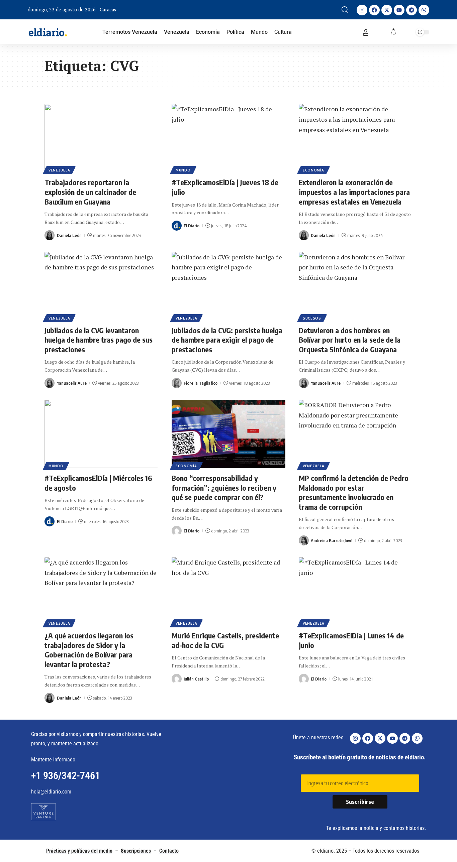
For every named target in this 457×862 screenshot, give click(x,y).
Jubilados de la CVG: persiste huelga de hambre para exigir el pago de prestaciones (227, 340)
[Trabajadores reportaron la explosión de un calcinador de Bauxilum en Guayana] (101, 138)
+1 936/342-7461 (65, 775)
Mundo (183, 170)
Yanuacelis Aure (72, 383)
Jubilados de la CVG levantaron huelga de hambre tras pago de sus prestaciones (98, 340)
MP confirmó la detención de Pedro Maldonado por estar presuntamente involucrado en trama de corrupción (353, 492)
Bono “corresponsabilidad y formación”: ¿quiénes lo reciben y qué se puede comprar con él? (224, 487)
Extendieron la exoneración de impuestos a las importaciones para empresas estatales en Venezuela (354, 191)
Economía (313, 170)
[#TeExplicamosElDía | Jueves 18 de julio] (228, 138)
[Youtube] (399, 10)
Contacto (169, 851)
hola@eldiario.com (51, 791)
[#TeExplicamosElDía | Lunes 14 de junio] (356, 591)
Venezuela (59, 170)
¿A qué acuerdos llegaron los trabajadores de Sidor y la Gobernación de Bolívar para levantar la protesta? (88, 650)
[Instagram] (362, 10)
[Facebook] (374, 10)
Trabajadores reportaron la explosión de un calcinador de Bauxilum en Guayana (90, 191)
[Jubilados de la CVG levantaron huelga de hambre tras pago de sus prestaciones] (101, 286)
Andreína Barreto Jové (331, 540)
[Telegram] (411, 10)
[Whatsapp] (424, 10)
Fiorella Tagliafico (200, 383)
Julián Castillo (196, 679)
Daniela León (69, 235)
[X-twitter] (386, 10)
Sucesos (312, 318)
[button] (345, 9)
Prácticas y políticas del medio (79, 851)
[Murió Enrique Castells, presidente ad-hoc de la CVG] (228, 591)
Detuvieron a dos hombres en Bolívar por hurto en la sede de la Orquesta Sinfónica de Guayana (349, 340)
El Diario (191, 225)
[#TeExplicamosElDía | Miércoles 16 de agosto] (101, 434)
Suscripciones (136, 851)
